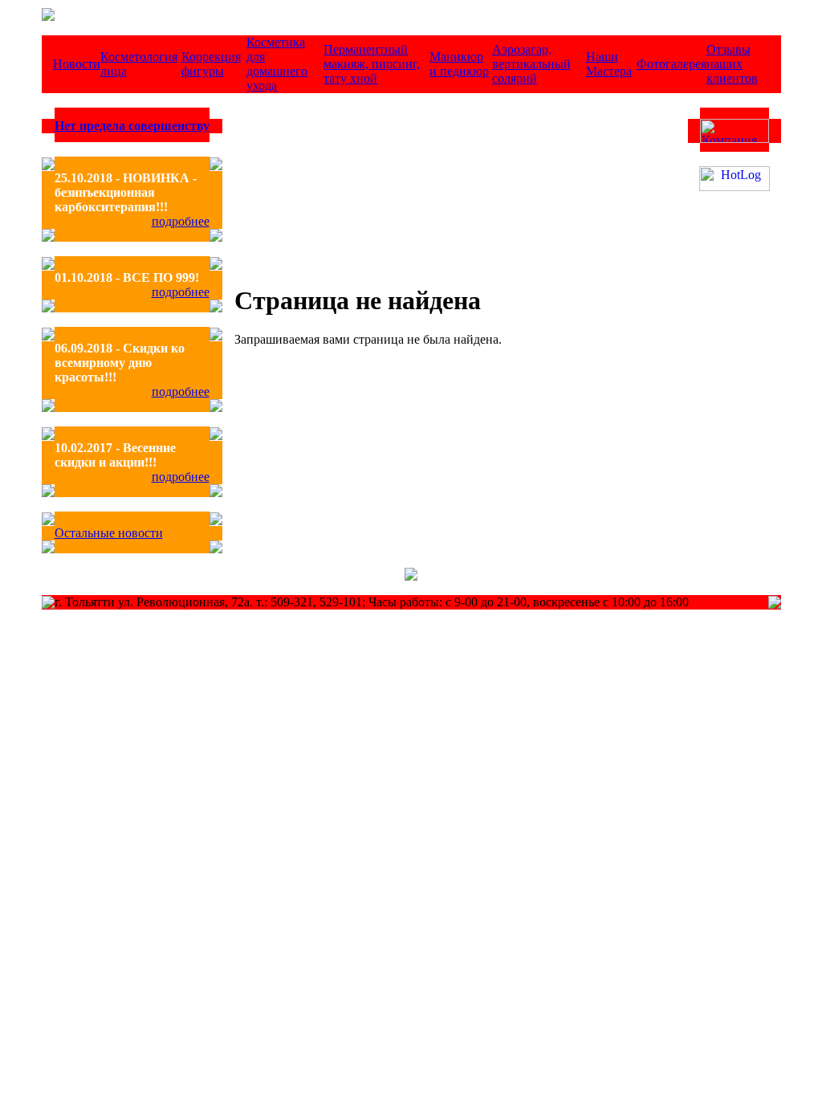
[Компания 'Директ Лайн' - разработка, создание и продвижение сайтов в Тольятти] (734, 138)
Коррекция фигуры (211, 64)
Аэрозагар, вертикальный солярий (531, 64)
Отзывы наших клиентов (732, 64)
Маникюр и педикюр (459, 64)
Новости (76, 64)
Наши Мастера (609, 64)
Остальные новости (109, 533)
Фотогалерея (671, 64)
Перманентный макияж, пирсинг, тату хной (372, 64)
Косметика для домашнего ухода (276, 63)
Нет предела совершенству (132, 126)
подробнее (181, 221)
